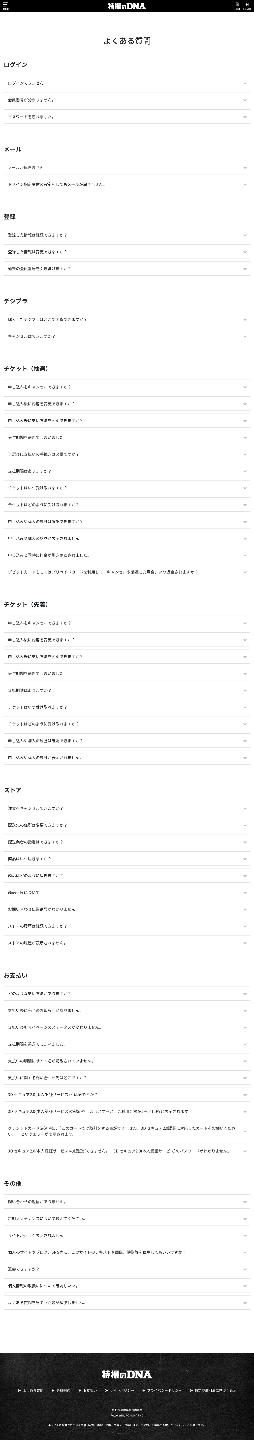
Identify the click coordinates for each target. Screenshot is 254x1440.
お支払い (90, 1390)
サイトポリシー (122, 1390)
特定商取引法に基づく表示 (215, 1390)
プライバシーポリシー (164, 1390)
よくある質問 (33, 1390)
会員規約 (63, 1390)
